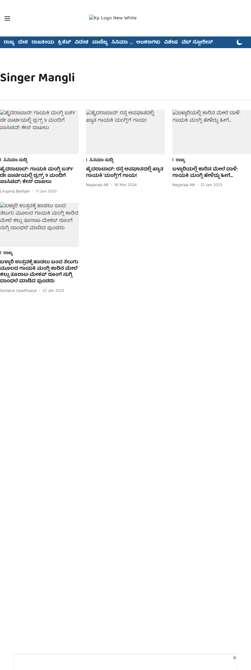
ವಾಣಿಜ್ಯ (100, 42)
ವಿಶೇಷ (171, 42)
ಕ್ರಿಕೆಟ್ (64, 42)
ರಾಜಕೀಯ (43, 42)
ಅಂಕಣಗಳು (148, 42)
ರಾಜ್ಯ (9, 42)
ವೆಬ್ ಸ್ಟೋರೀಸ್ (197, 42)
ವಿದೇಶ (81, 42)
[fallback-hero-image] (39, 132)
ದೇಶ (23, 42)
